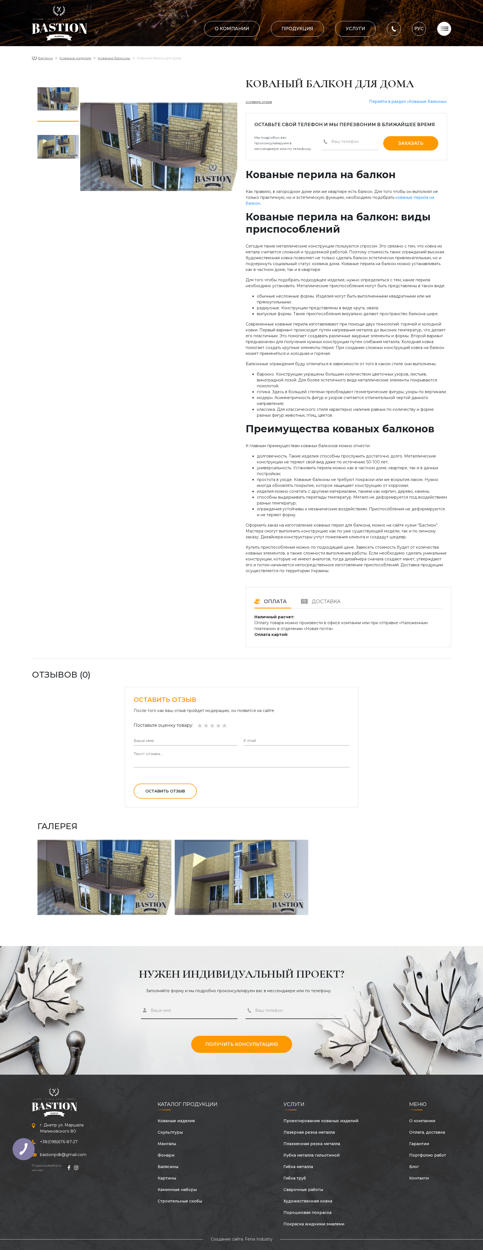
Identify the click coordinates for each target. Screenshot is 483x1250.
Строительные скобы (180, 1201)
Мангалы (167, 1143)
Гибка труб (294, 1178)
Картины (167, 1178)
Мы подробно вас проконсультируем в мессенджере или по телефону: (283, 143)
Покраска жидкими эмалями (313, 1224)
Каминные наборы (177, 1189)
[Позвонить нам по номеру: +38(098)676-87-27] (393, 28)
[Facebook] (68, 1168)
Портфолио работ (427, 1155)
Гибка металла (298, 1166)
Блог (414, 1166)
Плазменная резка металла (311, 1143)
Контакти (419, 1178)
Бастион (45, 58)
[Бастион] (59, 23)
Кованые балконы (114, 58)
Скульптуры (170, 1132)
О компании (232, 28)
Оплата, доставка (427, 1132)
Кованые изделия (75, 58)
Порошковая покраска (307, 1212)
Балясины (168, 1166)
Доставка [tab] (325, 601)
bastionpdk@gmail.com (63, 1154)
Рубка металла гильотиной (311, 1155)
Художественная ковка (307, 1201)
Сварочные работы (303, 1189)
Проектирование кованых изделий (320, 1120)
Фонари (166, 1155)
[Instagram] (76, 1168)
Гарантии (419, 1143)
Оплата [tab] (274, 601)
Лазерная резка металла (309, 1132)
